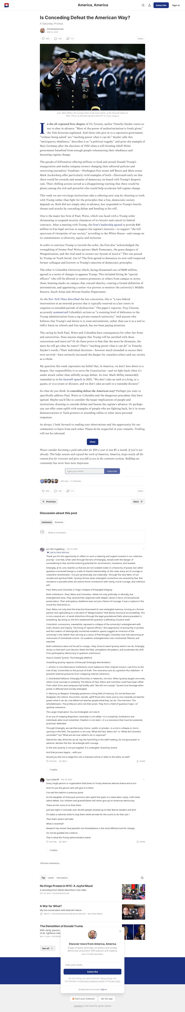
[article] (92, 892)
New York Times (57, 299)
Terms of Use (106, 978)
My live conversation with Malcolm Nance (61, 910)
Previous (51, 501)
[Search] (143, 5)
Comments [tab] (47, 522)
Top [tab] (43, 877)
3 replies (53, 850)
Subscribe (161, 5)
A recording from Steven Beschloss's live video (63, 889)
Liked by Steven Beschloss (59, 552)
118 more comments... (50, 863)
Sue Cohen (51, 779)
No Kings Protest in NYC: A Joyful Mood (66, 886)
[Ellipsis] (143, 549)
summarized (60, 312)
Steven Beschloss (55, 29)
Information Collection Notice (91, 981)
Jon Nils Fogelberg (55, 549)
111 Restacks (75, 481)
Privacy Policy (114, 981)
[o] (133, 892)
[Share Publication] (149, 5)
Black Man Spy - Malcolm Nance (87, 914)
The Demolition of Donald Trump (61, 926)
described (73, 299)
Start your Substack (85, 998)
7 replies (53, 769)
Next (136, 501)
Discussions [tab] (62, 877)
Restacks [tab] (59, 522)
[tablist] (52, 522)
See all (45, 948)
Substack (78, 1006)
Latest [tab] (51, 877)
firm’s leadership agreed (107, 225)
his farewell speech (70, 379)
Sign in (176, 5)
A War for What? (51, 906)
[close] (120, 931)
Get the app (107, 998)
